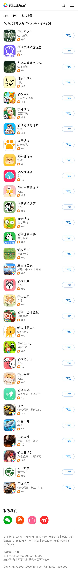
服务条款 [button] (41, 537)
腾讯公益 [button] (8, 540)
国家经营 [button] (35, 456)
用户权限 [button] (34, 540)
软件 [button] (15, 15)
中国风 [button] (29, 269)
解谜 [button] (20, 269)
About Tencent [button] (25, 537)
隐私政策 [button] (46, 540)
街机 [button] (20, 425)
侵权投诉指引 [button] (62, 540)
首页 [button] (6, 15)
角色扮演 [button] (22, 409)
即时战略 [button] (35, 409)
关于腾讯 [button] (8, 537)
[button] (14, 5)
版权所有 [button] (21, 540)
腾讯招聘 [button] (66, 537)
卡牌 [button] (27, 440)
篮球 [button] (35, 440)
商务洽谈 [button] (54, 537)
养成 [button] (38, 269)
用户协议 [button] (8, 544)
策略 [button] (20, 440)
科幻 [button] (41, 487)
